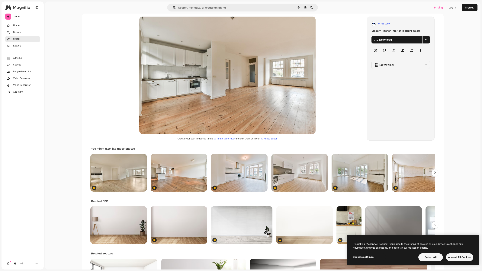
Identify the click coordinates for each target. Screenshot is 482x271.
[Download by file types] (426, 39)
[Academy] (15, 263)
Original (163, 23)
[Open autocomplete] (172, 7)
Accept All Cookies (459, 257)
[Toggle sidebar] (37, 8)
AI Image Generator (224, 138)
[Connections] (8, 263)
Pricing (438, 7)
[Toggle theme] (22, 263)
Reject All (431, 257)
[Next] (435, 173)
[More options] (420, 50)
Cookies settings (363, 257)
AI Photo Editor (269, 138)
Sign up (469, 7)
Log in (452, 7)
